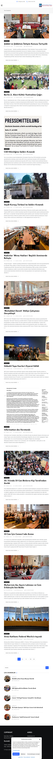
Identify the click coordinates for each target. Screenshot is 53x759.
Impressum (33, 757)
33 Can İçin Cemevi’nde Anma (19, 534)
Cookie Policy (20, 757)
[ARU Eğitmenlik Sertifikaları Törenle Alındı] (7, 688)
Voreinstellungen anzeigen (33, 754)
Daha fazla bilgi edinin (11, 60)
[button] (39, 739)
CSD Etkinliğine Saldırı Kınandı (19, 152)
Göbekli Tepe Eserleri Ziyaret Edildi (21, 366)
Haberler (14, 686)
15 (30, 659)
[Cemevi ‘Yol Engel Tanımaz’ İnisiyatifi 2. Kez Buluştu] (7, 698)
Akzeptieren (16, 754)
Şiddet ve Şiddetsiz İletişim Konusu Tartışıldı (26, 44)
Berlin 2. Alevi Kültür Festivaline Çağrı (23, 95)
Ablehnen (23, 754)
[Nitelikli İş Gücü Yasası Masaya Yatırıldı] (7, 679)
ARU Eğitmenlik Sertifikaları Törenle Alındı (24, 688)
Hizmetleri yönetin (16, 750)
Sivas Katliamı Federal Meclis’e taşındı (23, 637)
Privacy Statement (27, 757)
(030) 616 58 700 (31, 1)
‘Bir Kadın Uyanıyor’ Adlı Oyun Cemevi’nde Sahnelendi (27, 707)
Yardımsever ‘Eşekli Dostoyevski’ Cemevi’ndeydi (25, 717)
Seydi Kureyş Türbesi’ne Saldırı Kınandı (23, 205)
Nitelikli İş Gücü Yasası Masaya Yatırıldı (23, 678)
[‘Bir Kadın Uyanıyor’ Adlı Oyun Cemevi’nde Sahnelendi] (7, 707)
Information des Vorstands (17, 430)
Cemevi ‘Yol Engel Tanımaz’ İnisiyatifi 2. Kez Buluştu (26, 698)
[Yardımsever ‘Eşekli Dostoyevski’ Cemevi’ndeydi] (7, 717)
